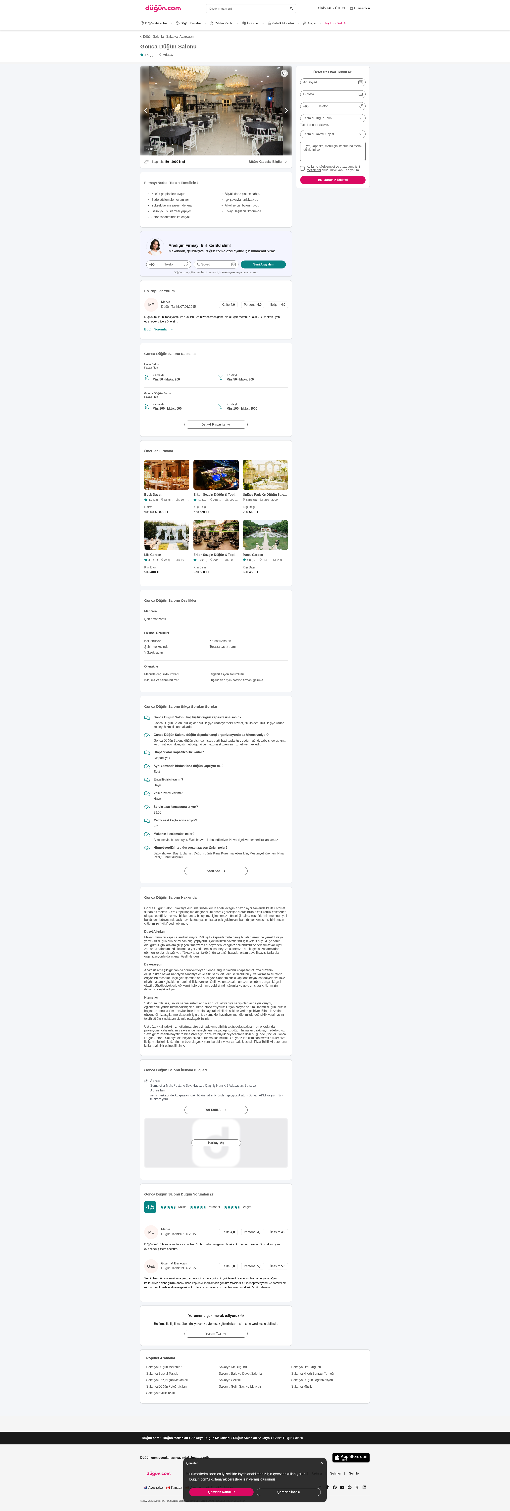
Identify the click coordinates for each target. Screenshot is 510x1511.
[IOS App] (351, 1458)
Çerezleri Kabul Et (221, 1492)
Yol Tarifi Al (213, 1110)
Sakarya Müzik (301, 1386)
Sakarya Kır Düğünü (233, 1367)
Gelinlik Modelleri (283, 23)
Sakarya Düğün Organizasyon (312, 1380)
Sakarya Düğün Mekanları (164, 1367)
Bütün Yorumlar (156, 329)
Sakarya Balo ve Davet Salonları (241, 1373)
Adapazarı (186, 36)
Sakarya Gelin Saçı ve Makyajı (240, 1386)
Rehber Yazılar (224, 23)
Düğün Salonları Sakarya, (160, 36)
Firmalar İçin (362, 8)
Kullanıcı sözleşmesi (321, 166)
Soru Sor (213, 871)
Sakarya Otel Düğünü (306, 1367)
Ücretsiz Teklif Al (336, 180)
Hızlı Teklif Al (338, 23)
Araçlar (312, 23)
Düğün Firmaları (191, 23)
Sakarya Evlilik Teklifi (160, 1393)
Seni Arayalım (263, 264)
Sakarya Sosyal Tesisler (162, 1373)
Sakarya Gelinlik (230, 1380)
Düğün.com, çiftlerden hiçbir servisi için (216, 272)
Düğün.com (150, 1438)
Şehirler (335, 1473)
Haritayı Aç (216, 1142)
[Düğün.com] (163, 8)
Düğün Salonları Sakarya (251, 1438)
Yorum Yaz (213, 1333)
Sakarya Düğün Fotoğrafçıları (166, 1386)
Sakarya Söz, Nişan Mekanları (167, 1380)
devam (266, 1287)
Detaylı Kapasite (213, 424)
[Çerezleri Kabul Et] (322, 1463)
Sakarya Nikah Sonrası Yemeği (312, 1373)
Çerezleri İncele (288, 1492)
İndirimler (253, 23)
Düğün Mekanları (156, 23)
